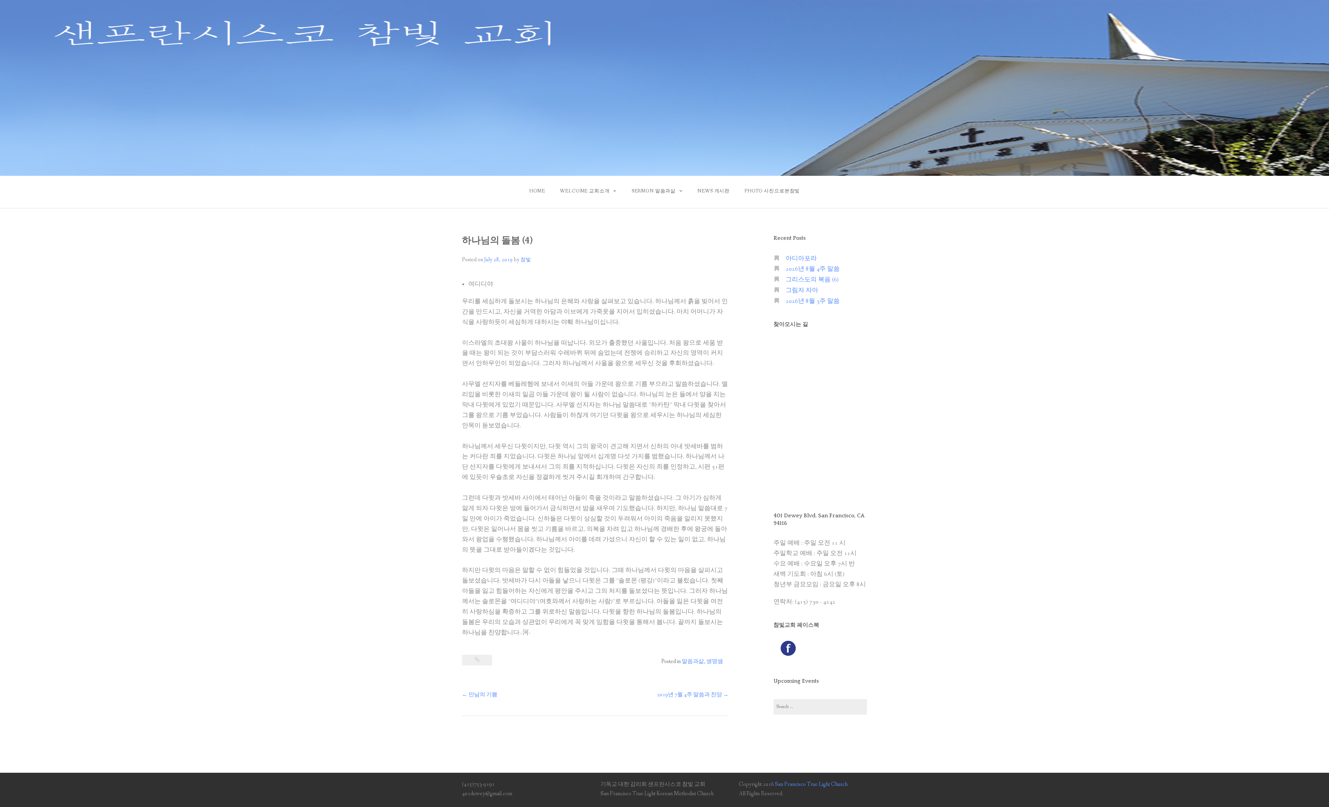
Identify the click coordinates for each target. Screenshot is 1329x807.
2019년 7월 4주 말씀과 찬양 (693, 694)
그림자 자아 (802, 290)
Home (537, 191)
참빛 (526, 259)
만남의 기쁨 (479, 694)
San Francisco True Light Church (811, 784)
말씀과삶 (693, 661)
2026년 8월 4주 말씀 (813, 269)
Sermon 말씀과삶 (654, 191)
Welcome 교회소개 (584, 191)
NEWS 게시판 (713, 191)
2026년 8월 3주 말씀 (813, 301)
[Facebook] (788, 648)
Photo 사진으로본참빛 (772, 191)
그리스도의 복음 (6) (812, 280)
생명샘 (714, 661)
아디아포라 (801, 259)
